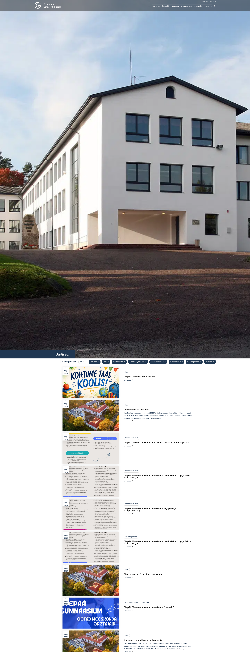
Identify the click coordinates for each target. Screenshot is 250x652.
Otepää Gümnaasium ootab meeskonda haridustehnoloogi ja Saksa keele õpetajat (157, 542)
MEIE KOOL (155, 6)
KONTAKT (208, 6)
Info (105, 362)
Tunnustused (175, 362)
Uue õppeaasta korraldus (136, 409)
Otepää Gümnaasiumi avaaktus (139, 376)
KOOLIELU (175, 6)
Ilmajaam (213, 1)
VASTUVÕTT (198, 6)
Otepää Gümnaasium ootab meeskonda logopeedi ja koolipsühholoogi (150, 509)
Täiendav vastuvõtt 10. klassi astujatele (143, 574)
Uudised (209, 362)
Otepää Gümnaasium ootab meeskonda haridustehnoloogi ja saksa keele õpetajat (157, 476)
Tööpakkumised (157, 362)
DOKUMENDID (186, 6)
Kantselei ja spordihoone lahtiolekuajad (143, 640)
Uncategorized (193, 362)
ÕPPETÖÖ (165, 6)
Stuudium (204, 1)
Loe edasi (127, 380)
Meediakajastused (137, 362)
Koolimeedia (118, 362)
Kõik (81, 362)
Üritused (93, 362)
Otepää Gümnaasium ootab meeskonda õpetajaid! (149, 607)
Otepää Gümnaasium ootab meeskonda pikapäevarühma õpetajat (156, 442)
